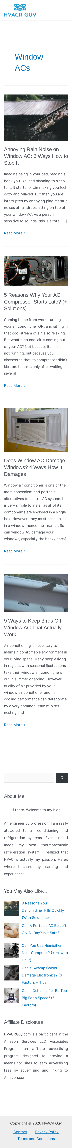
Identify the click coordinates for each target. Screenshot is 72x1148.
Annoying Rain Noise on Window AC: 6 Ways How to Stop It (36, 156)
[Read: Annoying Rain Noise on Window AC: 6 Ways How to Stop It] (36, 117)
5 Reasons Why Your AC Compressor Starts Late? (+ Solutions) (35, 302)
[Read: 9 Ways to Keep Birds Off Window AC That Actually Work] (36, 592)
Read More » (14, 233)
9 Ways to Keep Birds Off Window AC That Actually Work (33, 627)
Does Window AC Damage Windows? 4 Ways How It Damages (34, 467)
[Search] (62, 778)
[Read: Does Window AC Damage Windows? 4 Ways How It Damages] (36, 430)
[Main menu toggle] (63, 10)
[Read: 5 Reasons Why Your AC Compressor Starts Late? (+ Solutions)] (36, 271)
